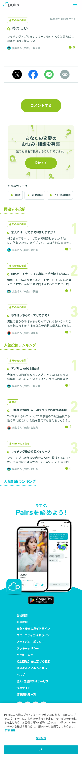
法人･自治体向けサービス (33, 681)
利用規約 (22, 622)
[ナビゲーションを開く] (74, 5)
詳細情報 (10, 730)
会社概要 (22, 615)
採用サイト (23, 688)
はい (41, 749)
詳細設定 (41, 738)
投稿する (41, 163)
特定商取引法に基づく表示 (33, 661)
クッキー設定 (25, 655)
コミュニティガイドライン (33, 635)
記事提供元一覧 (26, 694)
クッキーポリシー (28, 648)
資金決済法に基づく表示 (32, 668)
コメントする (41, 105)
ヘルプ (21, 674)
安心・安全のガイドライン (33, 628)
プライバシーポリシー (30, 641)
